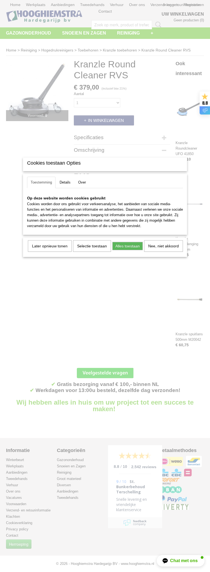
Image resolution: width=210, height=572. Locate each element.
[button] (181, 561)
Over (82, 182)
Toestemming (41, 182)
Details (65, 182)
